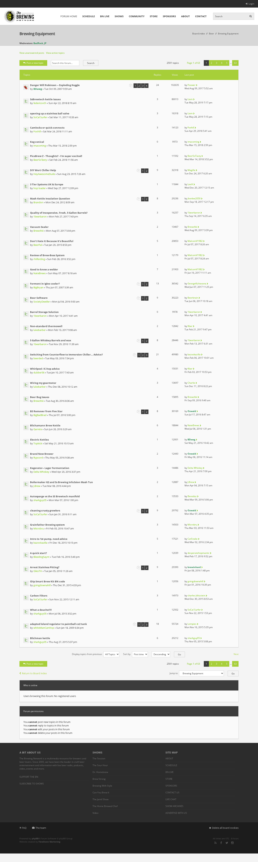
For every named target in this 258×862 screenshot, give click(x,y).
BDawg (37, 89)
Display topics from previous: (87, 654)
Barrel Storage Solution (44, 312)
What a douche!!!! (41, 609)
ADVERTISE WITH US (176, 813)
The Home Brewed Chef (105, 806)
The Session (99, 758)
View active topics (55, 52)
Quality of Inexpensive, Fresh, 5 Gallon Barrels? (58, 212)
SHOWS (119, 16)
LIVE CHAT (170, 799)
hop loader (39, 188)
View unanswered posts (31, 52)
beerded (38, 358)
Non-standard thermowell (46, 326)
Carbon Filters (38, 595)
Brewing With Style (102, 785)
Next (236, 654)
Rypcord (38, 457)
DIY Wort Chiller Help (43, 170)
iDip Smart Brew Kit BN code (47, 581)
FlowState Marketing (49, 841)
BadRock (38, 43)
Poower (191, 85)
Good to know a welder (44, 269)
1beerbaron (40, 216)
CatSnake (193, 538)
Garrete (37, 429)
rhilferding (39, 259)
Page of (193, 62)
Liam (190, 99)
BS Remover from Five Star (46, 411)
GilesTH (37, 571)
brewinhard (194, 567)
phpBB (35, 838)
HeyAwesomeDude (44, 174)
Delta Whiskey (41, 471)
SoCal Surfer (40, 117)
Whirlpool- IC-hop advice (45, 368)
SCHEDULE (88, 16)
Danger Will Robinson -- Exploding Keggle (55, 85)
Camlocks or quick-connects (47, 127)
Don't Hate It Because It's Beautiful (51, 241)
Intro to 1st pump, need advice (48, 539)
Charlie (191, 382)
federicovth (39, 103)
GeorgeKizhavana (197, 283)
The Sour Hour (100, 765)
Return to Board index (34, 673)
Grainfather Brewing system (47, 524)
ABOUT (185, 16)
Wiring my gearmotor (43, 383)
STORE (154, 16)
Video (95, 813)
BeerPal (37, 245)
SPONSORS (169, 16)
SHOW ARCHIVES (174, 806)
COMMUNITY (136, 16)
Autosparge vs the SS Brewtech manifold (55, 496)
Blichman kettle (40, 638)
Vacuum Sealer (39, 227)
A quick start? (38, 553)
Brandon (38, 202)
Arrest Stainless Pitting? (44, 567)
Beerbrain (193, 297)
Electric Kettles (39, 439)
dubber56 (38, 372)
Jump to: (174, 673)
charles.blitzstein (196, 595)
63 (235, 62)
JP (45, 43)
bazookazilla (194, 354)
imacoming (39, 145)
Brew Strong (99, 779)
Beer (211, 33)
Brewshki (38, 230)
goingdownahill (42, 585)
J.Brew (36, 486)
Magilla (191, 170)
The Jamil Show (100, 799)
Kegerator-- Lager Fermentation (49, 468)
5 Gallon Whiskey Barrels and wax (50, 340)
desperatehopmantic (198, 553)
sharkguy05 (39, 500)
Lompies (192, 623)
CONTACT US (172, 792)
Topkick (37, 443)
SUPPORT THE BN (28, 776)
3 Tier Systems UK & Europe (46, 184)
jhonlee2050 (194, 198)
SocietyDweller (41, 301)
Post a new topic (34, 62)
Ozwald (192, 411)
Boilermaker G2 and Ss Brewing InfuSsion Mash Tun (61, 482)
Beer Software (39, 297)
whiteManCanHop (43, 627)
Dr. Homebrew (100, 772)
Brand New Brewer (41, 453)
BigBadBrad (39, 415)
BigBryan (38, 287)
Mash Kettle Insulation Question (50, 198)
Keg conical (37, 142)
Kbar (190, 326)
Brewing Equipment (37, 33)
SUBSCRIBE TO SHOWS (31, 783)
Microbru (38, 528)
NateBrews (39, 273)
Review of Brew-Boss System (47, 255)
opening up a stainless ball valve (49, 113)
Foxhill (37, 131)
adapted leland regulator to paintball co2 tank (58, 624)
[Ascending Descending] (166, 654)
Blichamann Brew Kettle (45, 425)
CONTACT (201, 16)
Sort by (127, 654)
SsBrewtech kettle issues (45, 99)
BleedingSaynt (41, 557)
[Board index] (19, 16)
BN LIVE (104, 16)
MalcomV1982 (195, 241)
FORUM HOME (68, 16)
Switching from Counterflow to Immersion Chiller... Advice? (66, 354)
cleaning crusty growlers (45, 510)
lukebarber (39, 330)
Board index (198, 33)
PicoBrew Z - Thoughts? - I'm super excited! (56, 156)
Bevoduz (192, 496)
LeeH (190, 184)
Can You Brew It (101, 792)
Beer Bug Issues (39, 397)
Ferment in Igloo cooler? (45, 283)
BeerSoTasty (40, 159)
